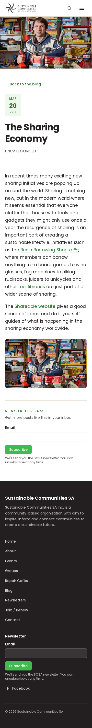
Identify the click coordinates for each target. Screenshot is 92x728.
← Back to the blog (23, 84)
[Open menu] (82, 8)
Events (11, 561)
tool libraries (31, 287)
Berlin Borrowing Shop (49, 250)
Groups (11, 570)
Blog (9, 590)
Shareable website (35, 306)
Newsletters (15, 600)
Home (10, 541)
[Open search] (69, 8)
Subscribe (18, 449)
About (10, 551)
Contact (12, 619)
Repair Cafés (16, 580)
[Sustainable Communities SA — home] (20, 8)
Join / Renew (16, 610)
